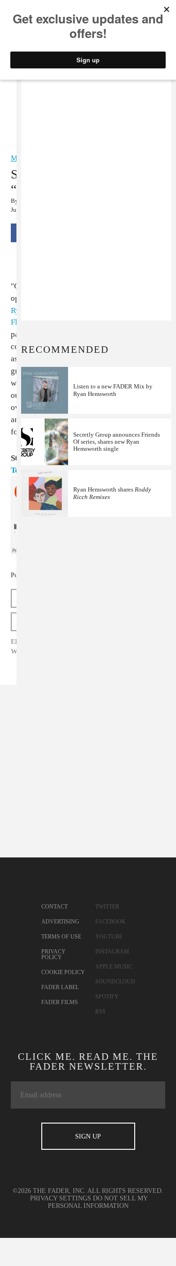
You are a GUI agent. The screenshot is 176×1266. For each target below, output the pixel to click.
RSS (100, 1011)
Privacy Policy (53, 954)
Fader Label (60, 987)
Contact (54, 906)
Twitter (107, 906)
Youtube (108, 936)
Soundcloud (115, 981)
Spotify (107, 996)
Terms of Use (61, 936)
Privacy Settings (60, 1198)
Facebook (110, 921)
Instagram (112, 951)
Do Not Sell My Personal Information (98, 1202)
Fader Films (59, 1002)
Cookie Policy (63, 972)
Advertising (60, 921)
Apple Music (113, 966)
